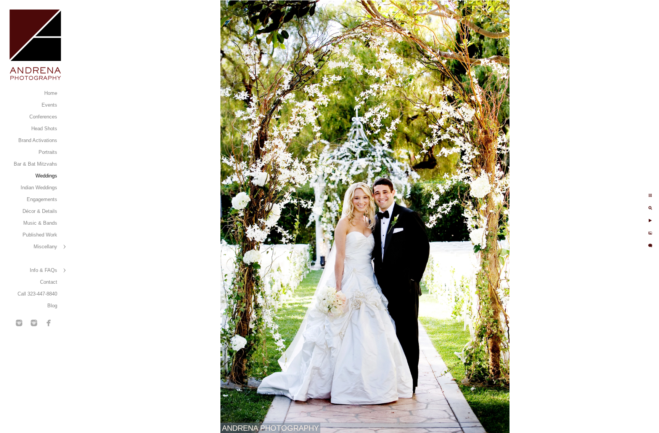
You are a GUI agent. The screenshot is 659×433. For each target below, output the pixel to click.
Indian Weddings (39, 187)
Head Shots (44, 128)
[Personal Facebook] (48, 322)
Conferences (43, 117)
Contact (48, 282)
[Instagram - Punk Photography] (33, 322)
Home (50, 93)
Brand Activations (37, 140)
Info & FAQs (43, 270)
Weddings (46, 176)
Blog (52, 305)
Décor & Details (40, 211)
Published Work (40, 235)
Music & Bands (40, 223)
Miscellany (45, 246)
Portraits (48, 152)
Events (49, 105)
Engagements (42, 199)
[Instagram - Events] (19, 322)
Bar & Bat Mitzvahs (35, 164)
